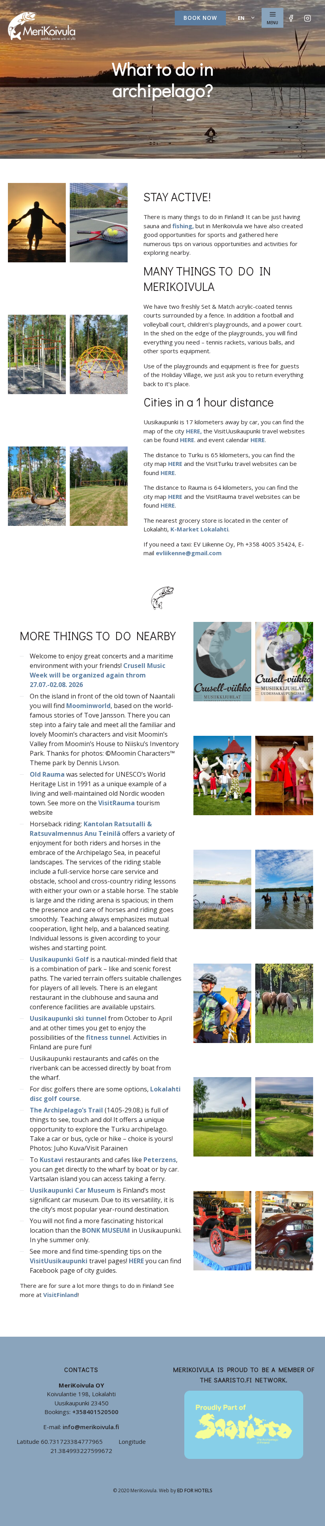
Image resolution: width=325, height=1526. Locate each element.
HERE (187, 440)
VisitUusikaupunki (59, 1261)
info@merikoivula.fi (91, 1427)
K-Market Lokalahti (199, 529)
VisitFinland (60, 1295)
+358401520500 (95, 1412)
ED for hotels (194, 1490)
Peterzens (159, 1159)
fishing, (183, 226)
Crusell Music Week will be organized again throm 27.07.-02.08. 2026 (97, 675)
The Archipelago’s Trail (66, 1110)
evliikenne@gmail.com (189, 553)
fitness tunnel (108, 1037)
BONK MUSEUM (106, 1230)
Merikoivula (41, 26)
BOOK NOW (200, 17)
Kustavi (51, 1159)
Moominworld (88, 705)
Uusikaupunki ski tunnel (68, 1018)
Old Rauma (47, 774)
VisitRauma (116, 803)
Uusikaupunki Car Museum (72, 1190)
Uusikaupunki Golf (59, 959)
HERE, (194, 431)
